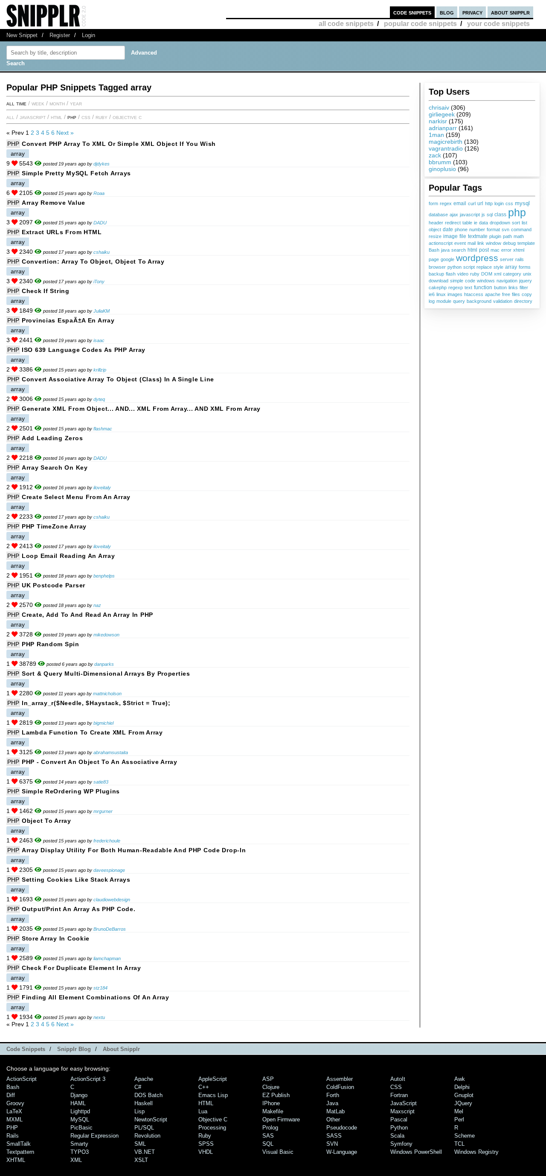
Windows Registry (476, 1152)
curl (472, 203)
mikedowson (106, 634)
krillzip (99, 369)
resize (435, 236)
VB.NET (144, 1152)
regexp (455, 287)
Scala (397, 1135)
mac (495, 250)
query (459, 301)
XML (76, 1160)
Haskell (143, 1103)
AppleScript (212, 1079)
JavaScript (33, 116)
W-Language (341, 1152)
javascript (470, 214)
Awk (459, 1079)
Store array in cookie (56, 938)
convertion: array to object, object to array (93, 261)
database (438, 214)
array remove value (53, 202)
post (484, 250)
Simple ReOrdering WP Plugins (71, 791)
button (500, 287)
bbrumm (440, 162)
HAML (78, 1103)
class (500, 214)
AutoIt (397, 1079)
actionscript (441, 243)
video (462, 273)
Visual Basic (277, 1152)
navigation (507, 280)
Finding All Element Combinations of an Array (95, 997)
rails (519, 259)
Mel (458, 1111)
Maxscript (402, 1111)
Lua (202, 1111)
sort (516, 222)
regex (446, 203)
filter (524, 287)
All (10, 116)
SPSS (206, 1144)
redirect (453, 222)
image (450, 236)
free (506, 294)
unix (527, 273)
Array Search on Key (55, 467)
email (459, 203)
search (458, 250)
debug (509, 243)
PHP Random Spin (50, 644)
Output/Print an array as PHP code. (78, 909)
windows (486, 280)
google (447, 259)
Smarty (79, 1144)
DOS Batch (148, 1095)
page (434, 259)
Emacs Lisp (213, 1095)
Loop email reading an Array (68, 555)
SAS (268, 1135)
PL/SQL (144, 1127)
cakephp (438, 287)
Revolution (147, 1135)
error (506, 250)
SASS (334, 1135)
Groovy (15, 1103)
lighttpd (80, 1111)
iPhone (271, 1103)
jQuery (463, 1103)
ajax (454, 214)
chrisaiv (439, 107)
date (448, 229)
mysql (522, 203)
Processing (212, 1127)
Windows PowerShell (416, 1152)
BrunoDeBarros (109, 929)
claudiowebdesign (111, 899)
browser (437, 267)
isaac (99, 340)
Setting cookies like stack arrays (76, 879)
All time (16, 103)
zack (435, 155)
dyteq (99, 399)
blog (447, 12)
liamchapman (107, 958)
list (524, 222)
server (507, 259)
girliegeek (442, 114)
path (507, 236)
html (472, 250)
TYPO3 (79, 1152)
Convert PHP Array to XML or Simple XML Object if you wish (119, 143)
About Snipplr (121, 1049)
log (432, 301)
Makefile (272, 1111)
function (483, 287)
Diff (10, 1095)
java (445, 250)
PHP (71, 116)
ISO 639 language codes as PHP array (83, 349)
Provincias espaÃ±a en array (68, 320)
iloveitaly (102, 487)
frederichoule (106, 840)
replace (484, 267)
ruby (474, 273)
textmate (478, 236)
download (438, 280)
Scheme (464, 1135)
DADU (100, 222)
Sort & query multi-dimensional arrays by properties (106, 673)
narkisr (438, 121)
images (454, 294)
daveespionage (109, 870)
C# (137, 1087)
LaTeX (14, 1111)
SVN (332, 1144)
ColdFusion (340, 1087)
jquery (525, 280)
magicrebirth (445, 141)
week (38, 103)
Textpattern (20, 1152)
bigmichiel (103, 723)
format (493, 229)
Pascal (398, 1119)
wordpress (477, 258)
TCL (459, 1144)
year (76, 103)
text (468, 287)
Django (78, 1095)
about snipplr (510, 12)
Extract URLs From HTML (62, 232)
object (435, 229)
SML (140, 1144)
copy (527, 294)
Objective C (127, 116)
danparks (104, 664)
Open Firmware (281, 1119)
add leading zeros (52, 438)
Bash (434, 250)
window (493, 243)
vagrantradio (446, 148)
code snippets (412, 12)
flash (451, 273)
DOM (486, 273)
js (483, 214)
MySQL (79, 1119)
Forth (332, 1095)
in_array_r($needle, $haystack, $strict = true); (96, 703)
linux (441, 294)
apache (492, 294)
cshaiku (101, 252)
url (480, 203)
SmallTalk (18, 1144)
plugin (495, 236)
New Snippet (22, 35)
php (517, 212)
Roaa (99, 193)
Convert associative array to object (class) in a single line (118, 379)
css (509, 203)
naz (97, 605)
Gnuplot (463, 1095)
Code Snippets (25, 1049)
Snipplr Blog (74, 1049)
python (454, 267)
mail (472, 243)
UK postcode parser (53, 585)
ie (475, 222)
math (519, 236)
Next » (65, 132)
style (498, 267)
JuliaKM (101, 311)
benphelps (104, 575)
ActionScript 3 (87, 1079)
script (469, 267)
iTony (99, 281)
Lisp (139, 1111)
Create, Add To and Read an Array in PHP (87, 614)
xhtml (518, 250)
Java (332, 1103)
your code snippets (498, 23)
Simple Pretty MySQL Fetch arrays (76, 173)
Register (59, 35)
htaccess (473, 294)
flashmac (102, 428)
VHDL (205, 1152)
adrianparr (443, 128)
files (516, 294)
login (499, 203)
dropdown (500, 222)
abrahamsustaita (110, 752)
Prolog (270, 1127)
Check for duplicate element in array (81, 967)
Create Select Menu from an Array (76, 497)
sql (490, 214)
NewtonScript (150, 1119)
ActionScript (21, 1079)
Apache (143, 1079)
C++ (203, 1087)
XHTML (15, 1160)
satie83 (100, 781)
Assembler (339, 1079)
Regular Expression (94, 1135)
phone (461, 229)
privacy (472, 12)
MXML (14, 1119)
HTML (56, 116)
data (483, 222)
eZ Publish (276, 1095)
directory (523, 301)
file (462, 236)
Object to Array (46, 820)
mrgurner (103, 811)
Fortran (399, 1095)
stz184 (100, 987)
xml (497, 273)
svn (505, 229)
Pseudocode (341, 1127)
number (477, 229)
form (433, 203)
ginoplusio (442, 169)
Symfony (401, 1144)
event (460, 243)
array (511, 267)
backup (436, 273)
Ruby (101, 116)
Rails (12, 1135)
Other (333, 1119)
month (57, 103)
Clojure (270, 1087)
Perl (459, 1119)
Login (88, 35)
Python (399, 1127)
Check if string (46, 290)
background (479, 301)
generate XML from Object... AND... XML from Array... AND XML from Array (141, 408)
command (521, 229)
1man (436, 134)
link (480, 243)
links (513, 287)
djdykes (101, 163)
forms (525, 267)
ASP (268, 1079)
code (470, 280)
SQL (267, 1144)
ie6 (432, 294)
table (467, 222)
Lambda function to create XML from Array (92, 732)
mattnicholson (107, 693)
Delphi (462, 1087)
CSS (85, 116)
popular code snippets (420, 23)
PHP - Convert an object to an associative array (99, 761)
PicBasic (81, 1127)
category (512, 273)
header (436, 222)
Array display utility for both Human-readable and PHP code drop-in (134, 850)
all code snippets (346, 23)
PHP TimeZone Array (54, 526)
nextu (99, 1017)
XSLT (141, 1160)
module (443, 301)
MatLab (335, 1111)
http (489, 203)
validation (502, 301)
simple (456, 280)
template (526, 243)
